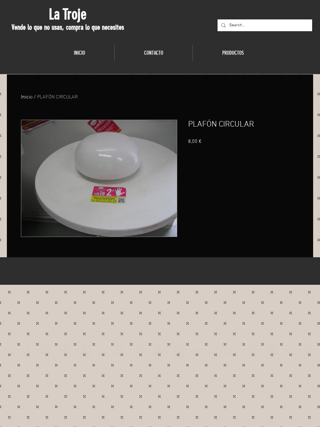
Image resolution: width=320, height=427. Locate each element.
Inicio (26, 97)
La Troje (68, 14)
